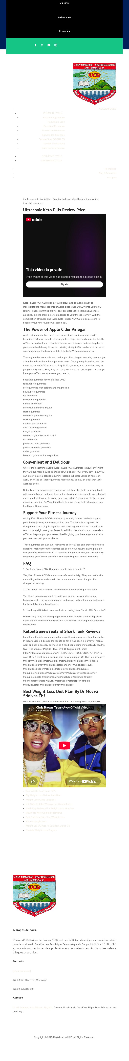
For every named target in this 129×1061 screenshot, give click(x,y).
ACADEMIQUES (107, 108)
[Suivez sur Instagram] (55, 45)
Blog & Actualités (107, 173)
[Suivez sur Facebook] (35, 45)
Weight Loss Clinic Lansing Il (41, 799)
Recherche (110, 168)
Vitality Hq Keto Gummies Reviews (44, 812)
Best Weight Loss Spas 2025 (41, 791)
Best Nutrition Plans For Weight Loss (45, 817)
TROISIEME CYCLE (51, 160)
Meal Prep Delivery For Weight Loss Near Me (50, 808)
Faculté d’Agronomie (54, 117)
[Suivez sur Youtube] (49, 45)
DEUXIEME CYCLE (52, 156)
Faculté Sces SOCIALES (52, 139)
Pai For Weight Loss (36, 821)
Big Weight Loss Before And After (43, 795)
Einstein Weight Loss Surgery (41, 830)
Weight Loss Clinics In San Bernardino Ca (48, 825)
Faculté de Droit (56, 121)
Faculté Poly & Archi (54, 143)
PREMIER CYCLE (52, 113)
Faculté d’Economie (54, 126)
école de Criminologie (53, 148)
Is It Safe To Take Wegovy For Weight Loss (48, 804)
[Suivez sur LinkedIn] (35, 1021)
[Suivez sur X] (42, 45)
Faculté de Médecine (53, 130)
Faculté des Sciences (53, 135)
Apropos (111, 177)
